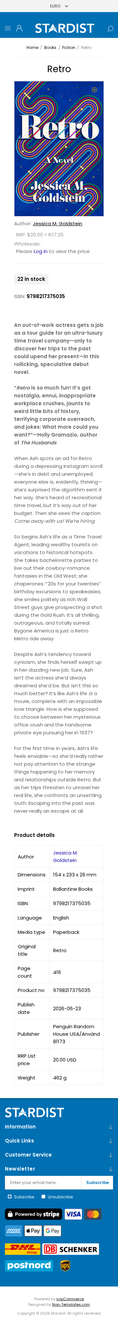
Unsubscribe (60, 1197)
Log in (41, 251)
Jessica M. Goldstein (57, 223)
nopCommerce (70, 1299)
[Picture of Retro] (59, 148)
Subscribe (97, 1182)
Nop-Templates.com (71, 1304)
